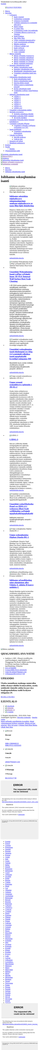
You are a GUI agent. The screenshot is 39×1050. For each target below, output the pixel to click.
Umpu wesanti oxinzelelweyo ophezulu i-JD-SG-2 (21, 384)
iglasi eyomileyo (19, 50)
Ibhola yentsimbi (15, 54)
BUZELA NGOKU (8, 697)
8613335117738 (10, 778)
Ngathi (7, 147)
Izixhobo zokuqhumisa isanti (19, 65)
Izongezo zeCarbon (16, 141)
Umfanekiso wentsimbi (22, 19)
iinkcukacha (19, 258)
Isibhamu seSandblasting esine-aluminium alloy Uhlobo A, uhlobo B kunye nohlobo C (21, 583)
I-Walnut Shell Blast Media (27, 725)
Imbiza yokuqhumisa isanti (23, 67)
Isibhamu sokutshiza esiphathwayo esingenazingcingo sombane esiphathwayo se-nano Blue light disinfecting (22, 201)
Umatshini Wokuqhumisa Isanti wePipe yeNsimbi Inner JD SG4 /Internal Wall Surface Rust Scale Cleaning (21, 276)
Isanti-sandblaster (15, 129)
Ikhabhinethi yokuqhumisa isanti (25, 71)
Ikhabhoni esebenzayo (17, 143)
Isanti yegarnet (19, 17)
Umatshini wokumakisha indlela (21, 110)
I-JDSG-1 (17, 96)
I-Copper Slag (19, 28)
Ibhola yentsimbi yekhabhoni (24, 58)
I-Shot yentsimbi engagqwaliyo (24, 40)
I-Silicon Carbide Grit (21, 46)
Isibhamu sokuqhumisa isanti (19, 94)
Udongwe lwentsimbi (21, 21)
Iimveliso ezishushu (24, 717)
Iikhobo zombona (20, 44)
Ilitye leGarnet (13, 725)
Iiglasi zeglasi (18, 26)
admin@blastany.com (12, 762)
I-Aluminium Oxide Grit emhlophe (26, 30)
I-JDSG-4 (17, 102)
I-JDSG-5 (17, 104)
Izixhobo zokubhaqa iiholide (23, 114)
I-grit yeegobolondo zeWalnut (24, 42)
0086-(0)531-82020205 (13, 745)
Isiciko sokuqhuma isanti (22, 89)
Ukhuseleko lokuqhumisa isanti (20, 77)
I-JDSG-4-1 (18, 106)
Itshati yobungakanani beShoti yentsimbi (17, 722)
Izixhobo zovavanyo (17, 112)
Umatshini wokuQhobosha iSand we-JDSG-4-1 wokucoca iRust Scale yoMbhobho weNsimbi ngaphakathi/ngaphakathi (21, 509)
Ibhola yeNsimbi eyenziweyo (24, 56)
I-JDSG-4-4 (18, 108)
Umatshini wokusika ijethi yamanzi (22, 116)
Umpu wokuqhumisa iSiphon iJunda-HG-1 (19, 536)
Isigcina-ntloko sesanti (21, 83)
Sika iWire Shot (19, 38)
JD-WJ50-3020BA (20, 118)
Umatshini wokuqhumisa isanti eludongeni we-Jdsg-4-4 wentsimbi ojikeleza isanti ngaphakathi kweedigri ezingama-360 (21, 354)
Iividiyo (8, 145)
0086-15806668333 (12, 743)
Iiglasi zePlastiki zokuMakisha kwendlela (15, 721)
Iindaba (12, 149)
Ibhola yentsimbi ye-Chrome (23, 61)
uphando (12, 258)
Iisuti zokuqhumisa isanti (22, 79)
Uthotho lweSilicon (16, 135)
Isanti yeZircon (19, 48)
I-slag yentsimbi (19, 52)
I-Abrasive (13, 15)
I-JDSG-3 (17, 100)
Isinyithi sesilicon (20, 137)
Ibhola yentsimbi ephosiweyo (24, 59)
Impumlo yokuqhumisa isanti (24, 69)
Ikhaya (7, 11)
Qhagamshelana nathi (12, 151)
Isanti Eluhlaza (19, 36)
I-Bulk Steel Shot (7, 727)
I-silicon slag (18, 139)
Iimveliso (8, 13)
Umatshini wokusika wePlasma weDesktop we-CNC (24, 126)
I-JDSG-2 (17, 98)
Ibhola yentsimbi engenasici (23, 63)
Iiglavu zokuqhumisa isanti (23, 81)
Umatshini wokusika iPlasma (19, 123)
